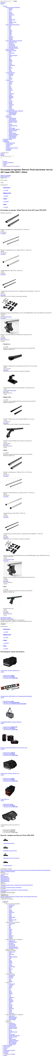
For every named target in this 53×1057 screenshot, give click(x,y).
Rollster (10, 30)
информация (6, 141)
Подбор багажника (7, 139)
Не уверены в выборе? (7, 618)
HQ (9, 27)
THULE (11, 23)
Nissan (10, 98)
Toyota (10, 108)
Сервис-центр (9, 144)
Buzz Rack (11, 43)
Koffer (10, 18)
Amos (10, 25)
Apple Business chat (5, 878)
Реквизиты (3, 871)
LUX (10, 29)
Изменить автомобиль (6, 175)
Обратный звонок (5, 877)
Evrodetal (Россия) (13, 125)
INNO (10, 17)
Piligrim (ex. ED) (12, 22)
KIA (10, 91)
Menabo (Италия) (13, 112)
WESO (10, 33)
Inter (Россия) (12, 44)
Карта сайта (34, 896)
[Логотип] (3, 2)
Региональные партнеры (12, 147)
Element (10, 13)
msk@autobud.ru (4, 876)
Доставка (8, 145)
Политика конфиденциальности (8, 896)
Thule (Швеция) (12, 113)
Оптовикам (8, 149)
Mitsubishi (11, 97)
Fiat (9, 85)
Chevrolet (11, 81)
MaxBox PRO (12, 19)
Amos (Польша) (12, 118)
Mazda (10, 94)
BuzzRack (11, 37)
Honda (10, 88)
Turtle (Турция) (12, 133)
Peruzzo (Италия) (13, 130)
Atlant (10, 16)
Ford (10, 86)
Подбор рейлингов (5, 176)
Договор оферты (27, 896)
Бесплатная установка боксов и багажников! (11, 887)
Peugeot (10, 101)
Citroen (10, 82)
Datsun (10, 83)
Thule (10, 35)
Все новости (3, 891)
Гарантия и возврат (10, 871)
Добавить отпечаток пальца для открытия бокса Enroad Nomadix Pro (17, 885)
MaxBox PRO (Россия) (14, 129)
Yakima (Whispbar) (13, 55)
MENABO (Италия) (13, 48)
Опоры (10, 64)
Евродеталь (11, 14)
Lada (10, 92)
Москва (2, 153)
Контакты (8, 150)
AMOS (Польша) (13, 41)
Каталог (3, 870)
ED (9, 57)
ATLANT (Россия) (13, 46)
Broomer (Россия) (13, 120)
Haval (10, 87)
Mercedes (11, 96)
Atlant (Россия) (12, 119)
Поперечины (12, 65)
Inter (10, 28)
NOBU (10, 20)
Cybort (10, 12)
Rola (10, 69)
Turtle (10, 32)
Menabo (10, 67)
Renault (10, 103)
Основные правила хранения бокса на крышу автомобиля (14, 889)
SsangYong (11, 104)
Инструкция (8, 316)
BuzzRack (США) (13, 122)
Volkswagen (11, 109)
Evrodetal (11, 75)
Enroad (10, 9)
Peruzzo (10, 38)
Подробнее (3, 233)
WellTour (11, 39)
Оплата (8, 146)
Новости (49, 870)
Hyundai (11, 89)
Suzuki (10, 71)
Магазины (5, 140)
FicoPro (10, 61)
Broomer (11, 8)
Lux (10, 11)
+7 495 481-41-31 (4, 152)
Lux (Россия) (12, 45)
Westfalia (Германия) (13, 134)
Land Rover (11, 93)
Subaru (10, 105)
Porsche (10, 102)
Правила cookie (19, 896)
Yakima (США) (12, 114)
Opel (10, 99)
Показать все (12, 905)
